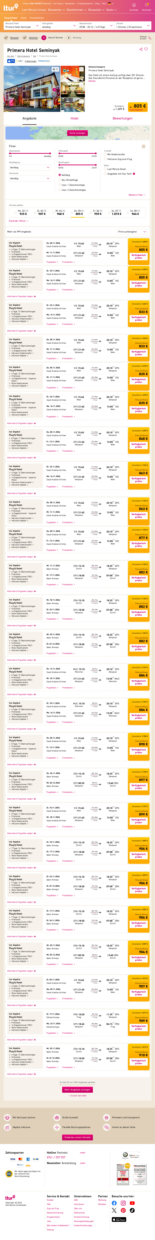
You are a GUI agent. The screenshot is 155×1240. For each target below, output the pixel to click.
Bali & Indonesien (23, 56)
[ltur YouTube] (132, 1204)
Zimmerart (14, 173)
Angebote (29, 118)
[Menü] (138, 1152)
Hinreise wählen (16, 205)
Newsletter (70, 3)
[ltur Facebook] (114, 1204)
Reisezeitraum (85, 23)
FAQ (103, 3)
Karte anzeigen (77, 133)
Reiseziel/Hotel (12, 23)
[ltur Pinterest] (123, 1212)
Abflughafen (47, 23)
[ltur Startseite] (11, 8)
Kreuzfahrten (37, 18)
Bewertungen (122, 118)
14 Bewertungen (30, 61)
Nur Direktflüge (70, 180)
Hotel (23, 18)
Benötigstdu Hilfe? (143, 38)
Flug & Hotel (10, 18)
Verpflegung (14, 162)
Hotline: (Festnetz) (37, 3)
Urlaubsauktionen (85, 3)
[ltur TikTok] (132, 1212)
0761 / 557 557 (56, 1157)
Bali (34, 56)
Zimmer (119, 23)
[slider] (10, 153)
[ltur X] (114, 1212)
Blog (97, 3)
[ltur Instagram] (123, 1204)
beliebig (66, 175)
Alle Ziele (10, 56)
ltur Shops (58, 3)
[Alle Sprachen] (111, 3)
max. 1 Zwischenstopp (73, 185)
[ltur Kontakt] (149, 37)
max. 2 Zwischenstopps (74, 190)
